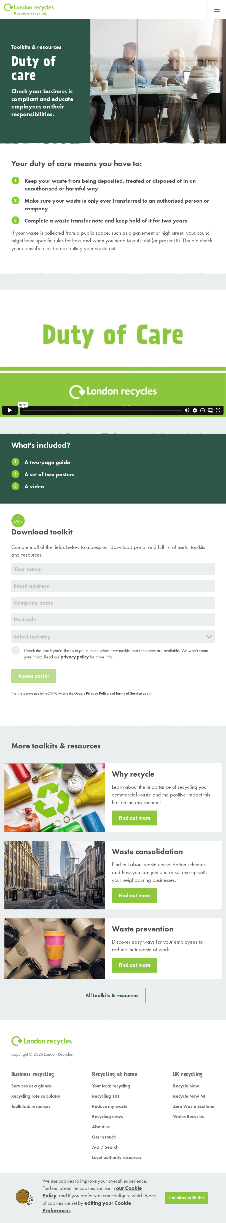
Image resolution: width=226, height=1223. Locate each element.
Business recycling (32, 1074)
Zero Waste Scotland (194, 1106)
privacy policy (75, 657)
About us (101, 1127)
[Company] (113, 603)
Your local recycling (111, 1086)
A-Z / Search (105, 1147)
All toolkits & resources (111, 995)
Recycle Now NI (189, 1096)
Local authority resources (117, 1157)
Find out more (134, 818)
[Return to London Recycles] (104, 9)
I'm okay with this (187, 1198)
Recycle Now (186, 1086)
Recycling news (107, 1116)
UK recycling (188, 1074)
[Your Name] (113, 569)
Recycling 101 (106, 1096)
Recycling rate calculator (35, 1096)
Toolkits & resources (36, 47)
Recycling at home (114, 1074)
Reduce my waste (110, 1106)
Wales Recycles (188, 1116)
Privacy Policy (97, 693)
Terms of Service (129, 693)
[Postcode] (113, 619)
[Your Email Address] (113, 586)
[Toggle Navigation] (217, 9)
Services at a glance (31, 1086)
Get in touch (104, 1137)
